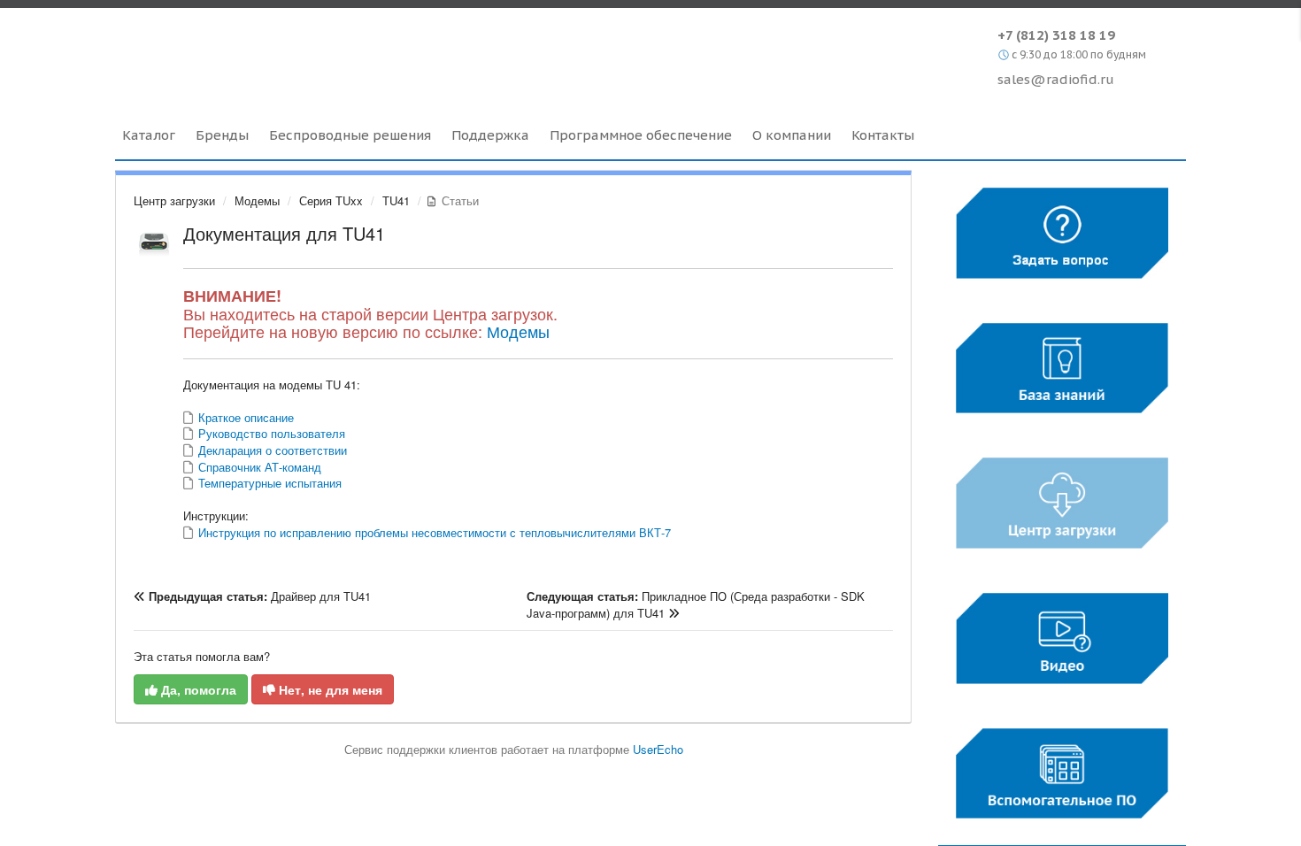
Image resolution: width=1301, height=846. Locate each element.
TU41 (396, 200)
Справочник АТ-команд (258, 466)
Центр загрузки (174, 200)
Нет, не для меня (328, 689)
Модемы (257, 200)
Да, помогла (197, 689)
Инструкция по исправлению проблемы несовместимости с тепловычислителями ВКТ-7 (433, 532)
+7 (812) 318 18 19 (1056, 35)
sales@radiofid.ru (1055, 79)
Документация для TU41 (284, 233)
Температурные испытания (268, 482)
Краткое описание (244, 417)
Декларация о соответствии (271, 450)
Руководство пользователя (270, 433)
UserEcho (658, 749)
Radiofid (267, 52)
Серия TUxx (331, 200)
